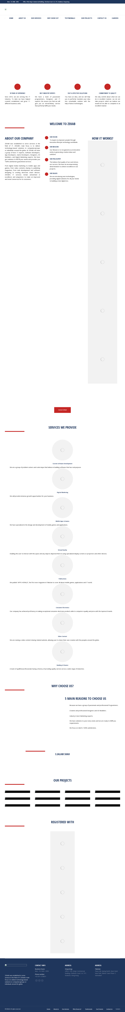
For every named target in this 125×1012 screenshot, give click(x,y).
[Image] (62, 450)
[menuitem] (10, 18)
